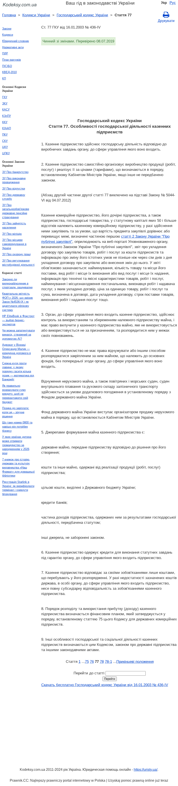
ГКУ (4, 97)
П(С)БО (7, 66)
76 (92, 661)
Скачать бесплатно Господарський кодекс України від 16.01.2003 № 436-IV (104, 685)
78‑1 (108, 661)
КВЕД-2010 (9, 72)
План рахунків (11, 59)
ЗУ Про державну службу (13, 197)
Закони (6, 28)
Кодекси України (36, 15)
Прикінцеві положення (135, 661)
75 (87, 661)
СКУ (5, 141)
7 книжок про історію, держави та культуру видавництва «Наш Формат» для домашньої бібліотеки (18, 467)
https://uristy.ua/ (145, 769)
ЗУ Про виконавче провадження (14, 180)
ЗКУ (4, 103)
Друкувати (166, 21)
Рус (173, 2)
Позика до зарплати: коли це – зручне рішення (15, 412)
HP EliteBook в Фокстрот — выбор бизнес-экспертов (18, 320)
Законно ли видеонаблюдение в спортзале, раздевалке (17, 283)
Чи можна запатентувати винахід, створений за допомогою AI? (18, 334)
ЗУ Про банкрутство (15, 172)
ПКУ (5, 134)
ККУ (4, 122)
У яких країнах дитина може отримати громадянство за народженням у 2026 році (16, 445)
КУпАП (6, 128)
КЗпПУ (6, 116)
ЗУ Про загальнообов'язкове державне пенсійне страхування (15, 211)
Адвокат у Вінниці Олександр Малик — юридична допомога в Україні (16, 351)
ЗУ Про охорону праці (16, 254)
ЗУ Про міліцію (12, 233)
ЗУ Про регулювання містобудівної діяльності (18, 262)
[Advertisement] (109, 83)
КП (4, 78)
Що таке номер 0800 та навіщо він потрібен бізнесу (17, 426)
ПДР (5, 53)
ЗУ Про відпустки (13, 188)
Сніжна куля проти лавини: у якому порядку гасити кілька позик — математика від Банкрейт (18, 371)
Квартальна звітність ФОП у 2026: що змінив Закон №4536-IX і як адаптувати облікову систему (17, 302)
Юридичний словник (15, 41)
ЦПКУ (6, 153)
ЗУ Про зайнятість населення (14, 225)
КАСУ (6, 109)
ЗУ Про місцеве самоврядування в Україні (14, 244)
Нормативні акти (13, 47)
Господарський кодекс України (82, 15)
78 (102, 661)
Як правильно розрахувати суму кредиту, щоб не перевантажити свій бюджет (15, 394)
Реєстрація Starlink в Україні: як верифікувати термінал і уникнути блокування (18, 488)
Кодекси (7, 34)
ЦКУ (5, 147)
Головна (9, 15)
